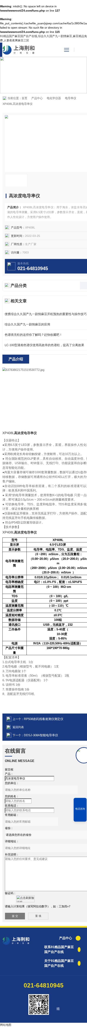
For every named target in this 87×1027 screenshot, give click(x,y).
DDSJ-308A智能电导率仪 (41, 735)
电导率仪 (70, 98)
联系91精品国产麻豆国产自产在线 (59, 949)
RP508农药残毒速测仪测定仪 (43, 719)
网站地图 (5, 1024)
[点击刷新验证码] (25, 898)
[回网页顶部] (80, 817)
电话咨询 (80, 808)
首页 (24, 98)
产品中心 (37, 98)
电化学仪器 (54, 98)
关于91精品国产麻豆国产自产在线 (59, 963)
